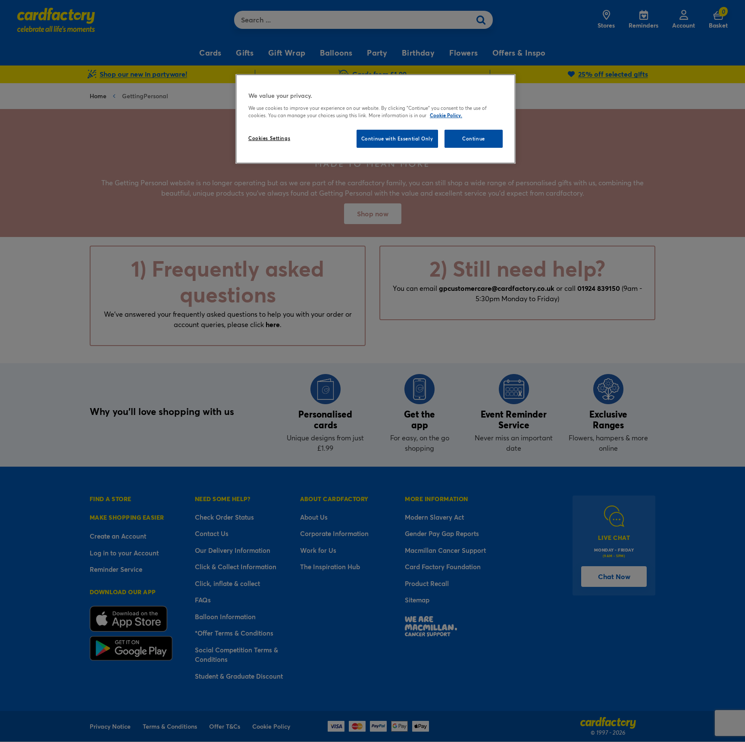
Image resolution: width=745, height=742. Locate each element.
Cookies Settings (269, 138)
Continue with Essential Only (397, 138)
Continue (473, 138)
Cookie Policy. (446, 115)
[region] (375, 119)
